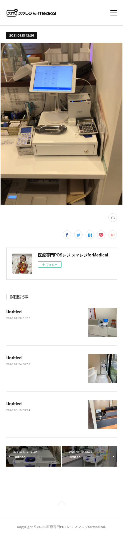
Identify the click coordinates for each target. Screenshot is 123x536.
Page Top (61, 504)
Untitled (14, 311)
